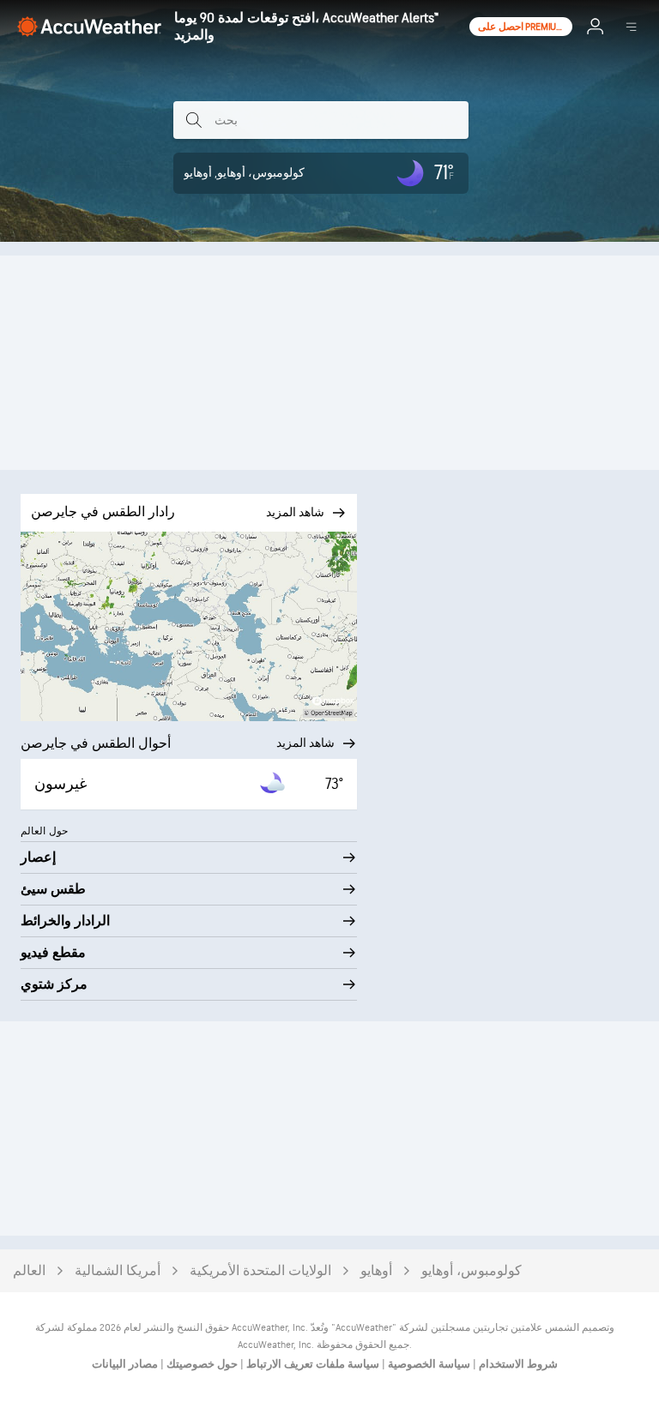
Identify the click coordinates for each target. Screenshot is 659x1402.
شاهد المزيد (305, 743)
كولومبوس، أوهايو (471, 1271)
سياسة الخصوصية (427, 1364)
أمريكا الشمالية (117, 1271)
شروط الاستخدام (517, 1364)
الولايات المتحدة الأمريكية (260, 1271)
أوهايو (376, 1271)
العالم (29, 1271)
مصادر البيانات (125, 1364)
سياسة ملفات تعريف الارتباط (311, 1364)
